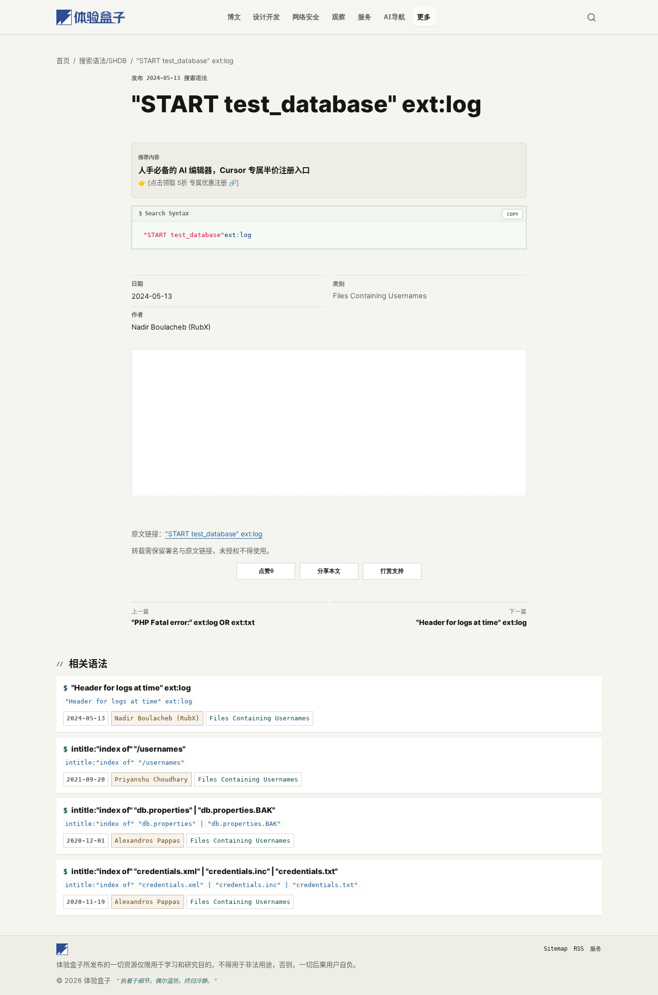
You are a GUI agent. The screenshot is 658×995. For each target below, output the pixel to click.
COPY (512, 214)
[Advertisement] (329, 423)
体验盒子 (97, 980)
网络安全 (305, 17)
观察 (338, 17)
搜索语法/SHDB (103, 60)
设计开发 (266, 17)
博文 (234, 17)
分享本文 (329, 570)
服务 (364, 17)
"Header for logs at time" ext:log (131, 687)
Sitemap (555, 948)
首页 (63, 60)
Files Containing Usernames (380, 296)
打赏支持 (392, 570)
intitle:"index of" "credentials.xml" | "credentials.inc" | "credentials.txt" (204, 871)
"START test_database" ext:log (214, 534)
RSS (579, 948)
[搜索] (591, 17)
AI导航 (394, 17)
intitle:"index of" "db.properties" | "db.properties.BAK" (173, 810)
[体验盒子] (90, 17)
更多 (424, 17)
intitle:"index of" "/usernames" (128, 749)
